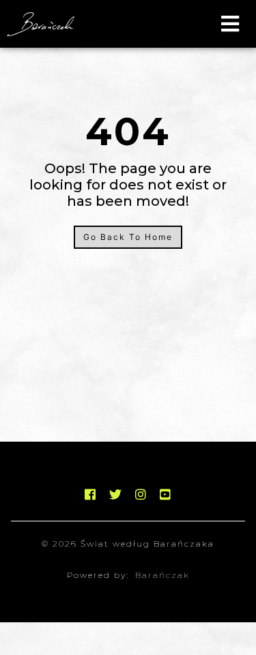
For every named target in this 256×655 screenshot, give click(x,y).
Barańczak (162, 575)
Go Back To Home (128, 237)
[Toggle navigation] (230, 23)
